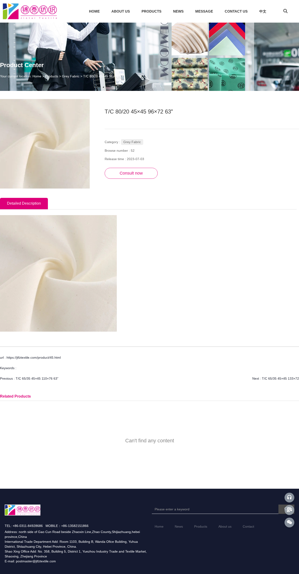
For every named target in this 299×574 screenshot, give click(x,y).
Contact (248, 526)
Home (159, 526)
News (179, 526)
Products (51, 76)
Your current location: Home (21, 76)
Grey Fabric (70, 76)
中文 (262, 11)
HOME (94, 11)
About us (224, 526)
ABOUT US (120, 11)
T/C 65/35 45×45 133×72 (280, 378)
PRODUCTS (151, 11)
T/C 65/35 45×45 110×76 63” (37, 378)
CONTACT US (236, 11)
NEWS (178, 11)
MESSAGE (204, 11)
